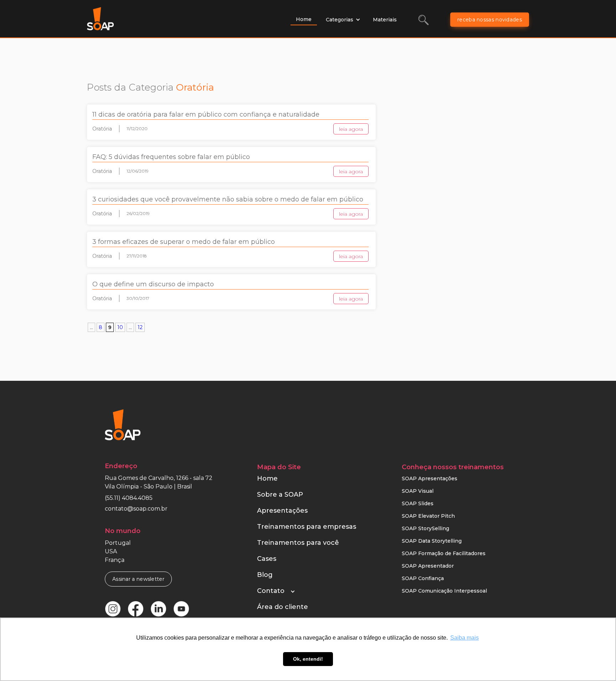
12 (140, 327)
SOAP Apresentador (428, 566)
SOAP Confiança (423, 578)
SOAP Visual (417, 491)
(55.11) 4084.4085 (129, 498)
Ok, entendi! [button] (308, 659)
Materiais (385, 19)
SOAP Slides (417, 503)
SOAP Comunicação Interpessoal (444, 591)
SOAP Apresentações (429, 478)
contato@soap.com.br (136, 508)
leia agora (351, 129)
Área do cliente (282, 607)
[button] (343, 19)
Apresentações (282, 510)
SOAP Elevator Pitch (428, 516)
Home (304, 19)
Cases (266, 559)
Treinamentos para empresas (306, 527)
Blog (265, 575)
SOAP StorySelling (425, 528)
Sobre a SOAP (280, 494)
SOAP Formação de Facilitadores (444, 553)
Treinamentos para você (298, 543)
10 (120, 327)
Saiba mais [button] (464, 638)
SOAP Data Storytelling (432, 541)
